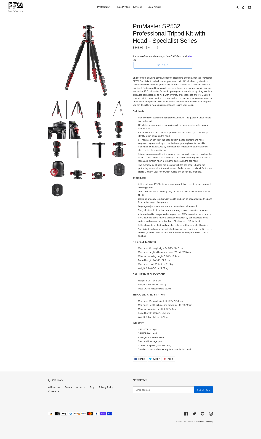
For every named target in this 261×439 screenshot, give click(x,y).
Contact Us (53, 391)
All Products (54, 387)
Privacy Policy (106, 387)
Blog (92, 387)
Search (68, 387)
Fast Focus (187, 422)
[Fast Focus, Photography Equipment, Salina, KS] (59, 428)
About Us (80, 387)
